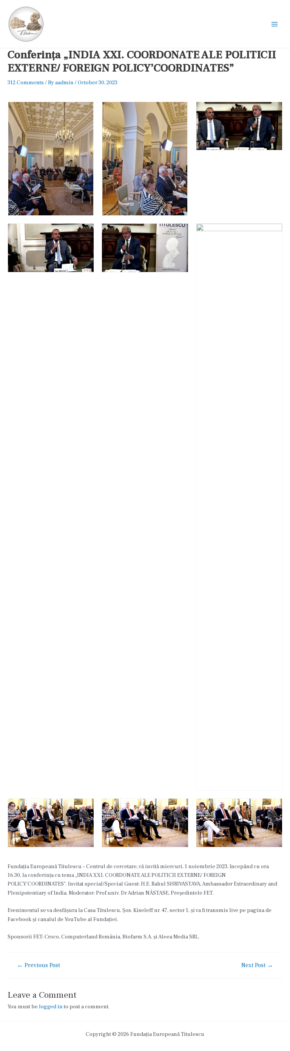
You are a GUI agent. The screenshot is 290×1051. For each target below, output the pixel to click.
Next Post (257, 966)
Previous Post (38, 966)
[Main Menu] (274, 24)
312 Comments (26, 82)
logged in (51, 1006)
